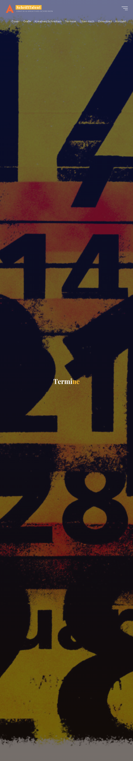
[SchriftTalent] (9, 8)
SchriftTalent (29, 7)
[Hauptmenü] (125, 8)
